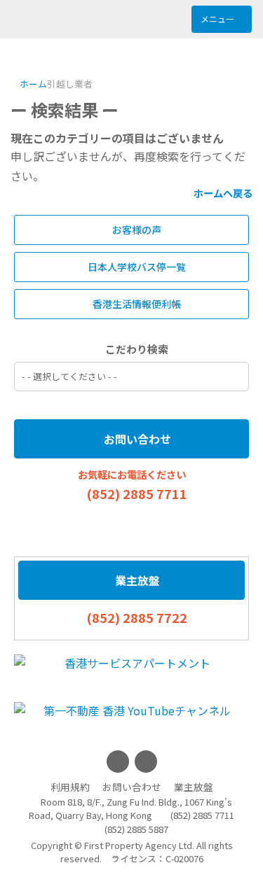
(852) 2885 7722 (136, 617)
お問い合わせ (136, 438)
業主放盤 (136, 580)
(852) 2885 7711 (136, 493)
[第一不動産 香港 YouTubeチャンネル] (131, 710)
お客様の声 (135, 230)
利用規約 (70, 787)
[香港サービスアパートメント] (131, 662)
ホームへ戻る (221, 192)
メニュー (218, 18)
